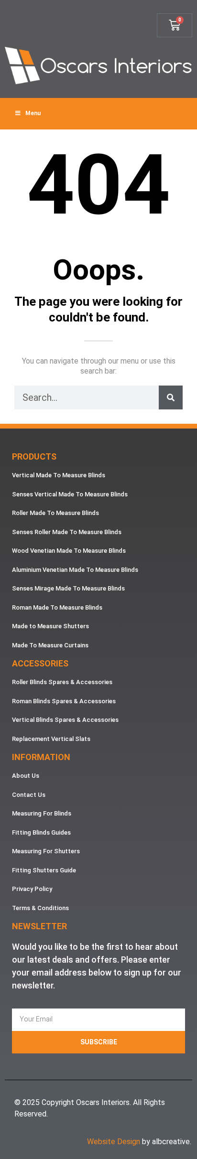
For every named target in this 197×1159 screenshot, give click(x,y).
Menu (33, 113)
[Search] (171, 397)
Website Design (113, 1141)
